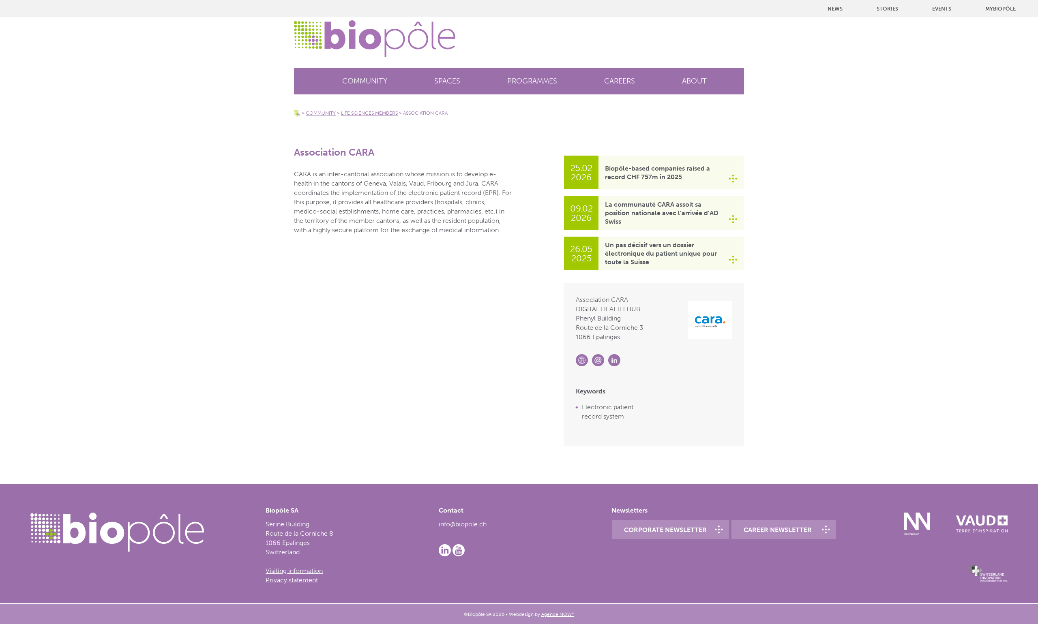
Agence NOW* (557, 614)
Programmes (532, 81)
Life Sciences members (369, 113)
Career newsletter (778, 530)
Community (364, 81)
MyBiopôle (1000, 9)
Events (941, 9)
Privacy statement (292, 580)
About (694, 81)
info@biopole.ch (463, 524)
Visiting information (294, 571)
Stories (887, 9)
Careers (619, 81)
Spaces (447, 81)
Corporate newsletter (665, 530)
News (835, 9)
